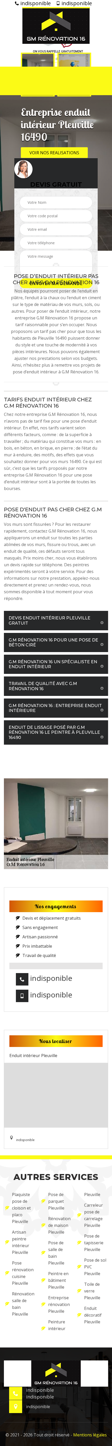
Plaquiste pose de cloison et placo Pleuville (21, 1208)
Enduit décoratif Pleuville (93, 1315)
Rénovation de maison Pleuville (59, 1225)
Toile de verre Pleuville (92, 1291)
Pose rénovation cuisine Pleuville (23, 1273)
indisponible (35, 3)
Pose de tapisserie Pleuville (93, 1242)
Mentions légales (90, 1435)
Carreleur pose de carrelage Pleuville (93, 1215)
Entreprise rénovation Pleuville (59, 1304)
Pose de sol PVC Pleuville (95, 1266)
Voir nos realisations (54, 153)
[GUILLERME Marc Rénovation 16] (56, 25)
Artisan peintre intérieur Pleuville (20, 1242)
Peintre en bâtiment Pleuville (58, 1280)
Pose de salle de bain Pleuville (56, 1253)
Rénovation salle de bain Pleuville (23, 1304)
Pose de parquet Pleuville (56, 1201)
